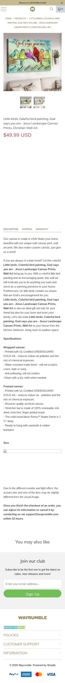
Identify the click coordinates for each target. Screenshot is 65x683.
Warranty (42, 229)
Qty (5, 178)
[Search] (51, 9)
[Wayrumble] (32, 9)
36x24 (33, 168)
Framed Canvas (43, 151)
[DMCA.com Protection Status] (14, 628)
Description (10, 229)
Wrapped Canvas (16, 151)
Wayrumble (25, 665)
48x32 (45, 168)
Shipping (27, 229)
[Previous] (6, 62)
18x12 (8, 168)
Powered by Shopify (44, 665)
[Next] (59, 62)
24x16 (21, 168)
